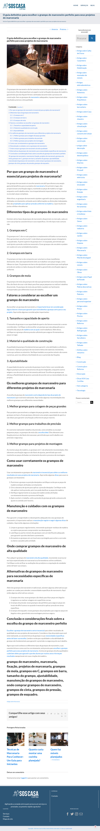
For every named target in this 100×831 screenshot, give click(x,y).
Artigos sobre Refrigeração (82, 329)
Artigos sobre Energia (82, 190)
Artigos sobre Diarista (82, 161)
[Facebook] (67, 814)
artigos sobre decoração (82, 146)
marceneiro (35, 97)
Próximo (63, 29)
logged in (24, 778)
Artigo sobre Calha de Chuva (84, 52)
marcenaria (40, 186)
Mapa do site (8, 819)
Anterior (55, 29)
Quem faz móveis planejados (56, 753)
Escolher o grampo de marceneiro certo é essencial (26, 630)
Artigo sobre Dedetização (82, 66)
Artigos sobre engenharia (82, 198)
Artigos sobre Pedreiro (82, 292)
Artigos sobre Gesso (82, 219)
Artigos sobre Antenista (82, 91)
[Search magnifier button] (92, 38)
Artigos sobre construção (82, 139)
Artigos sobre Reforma (82, 322)
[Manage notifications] (95, 826)
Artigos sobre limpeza (82, 241)
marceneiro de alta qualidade (37, 558)
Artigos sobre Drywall (82, 168)
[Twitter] (72, 814)
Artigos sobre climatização (82, 125)
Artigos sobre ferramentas (82, 205)
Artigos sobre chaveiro (82, 117)
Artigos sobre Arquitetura (82, 98)
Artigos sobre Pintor (82, 307)
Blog (79, 357)
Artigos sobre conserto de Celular (84, 132)
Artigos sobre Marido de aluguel (84, 256)
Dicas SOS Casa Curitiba (83, 379)
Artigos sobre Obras (82, 271)
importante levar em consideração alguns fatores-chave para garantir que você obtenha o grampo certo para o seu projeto (36, 309)
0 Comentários (56, 759)
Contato (54, 796)
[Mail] (81, 814)
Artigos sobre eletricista (82, 176)
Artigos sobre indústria (82, 227)
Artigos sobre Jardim (82, 234)
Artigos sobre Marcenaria (13, 701)
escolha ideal (44, 432)
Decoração (81, 374)
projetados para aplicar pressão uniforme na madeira (33, 204)
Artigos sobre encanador (82, 183)
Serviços (6, 814)
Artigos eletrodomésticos (83, 83)
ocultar (20, 107)
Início (4, 21)
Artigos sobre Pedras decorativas (84, 285)
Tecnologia (81, 390)
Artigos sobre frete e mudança (84, 212)
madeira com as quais (32, 329)
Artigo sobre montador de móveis (82, 75)
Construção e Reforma (82, 367)
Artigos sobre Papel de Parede (84, 278)
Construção (81, 362)
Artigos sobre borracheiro (82, 105)
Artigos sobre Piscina (82, 314)
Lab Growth (69, 828)
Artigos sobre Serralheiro (82, 336)
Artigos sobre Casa (84, 112)
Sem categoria (82, 386)
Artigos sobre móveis (82, 263)
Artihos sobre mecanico (82, 351)
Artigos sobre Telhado (82, 344)
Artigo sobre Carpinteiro (82, 59)
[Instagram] (76, 814)
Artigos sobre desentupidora (82, 154)
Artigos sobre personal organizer (84, 300)
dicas (57, 475)
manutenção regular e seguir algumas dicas (50, 520)
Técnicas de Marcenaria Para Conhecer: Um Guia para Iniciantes (15, 756)
